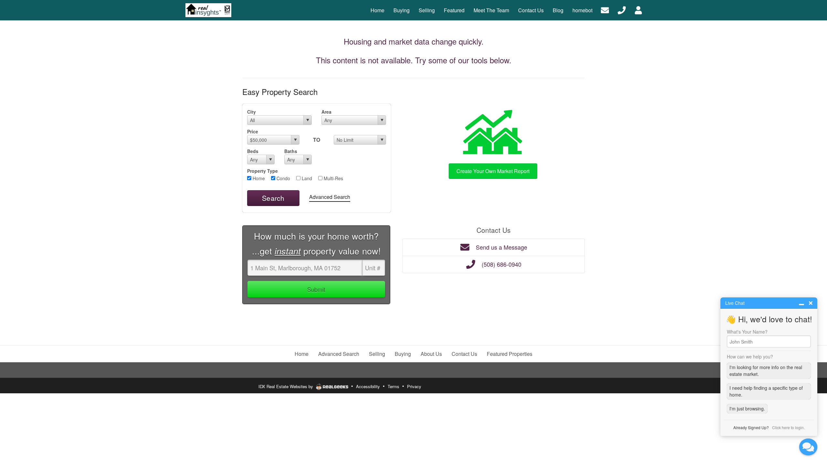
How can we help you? (750, 356)
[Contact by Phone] (622, 9)
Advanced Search (329, 197)
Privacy (414, 386)
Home (258, 178)
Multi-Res (332, 178)
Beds (252, 151)
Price (252, 131)
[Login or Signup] (638, 9)
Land (306, 178)
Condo (282, 178)
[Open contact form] (605, 9)
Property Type (262, 171)
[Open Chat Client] (808, 447)
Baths (290, 151)
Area (326, 111)
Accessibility (368, 386)
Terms (393, 386)
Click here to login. (788, 427)
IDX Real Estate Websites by (286, 386)
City (251, 111)
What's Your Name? (747, 331)
